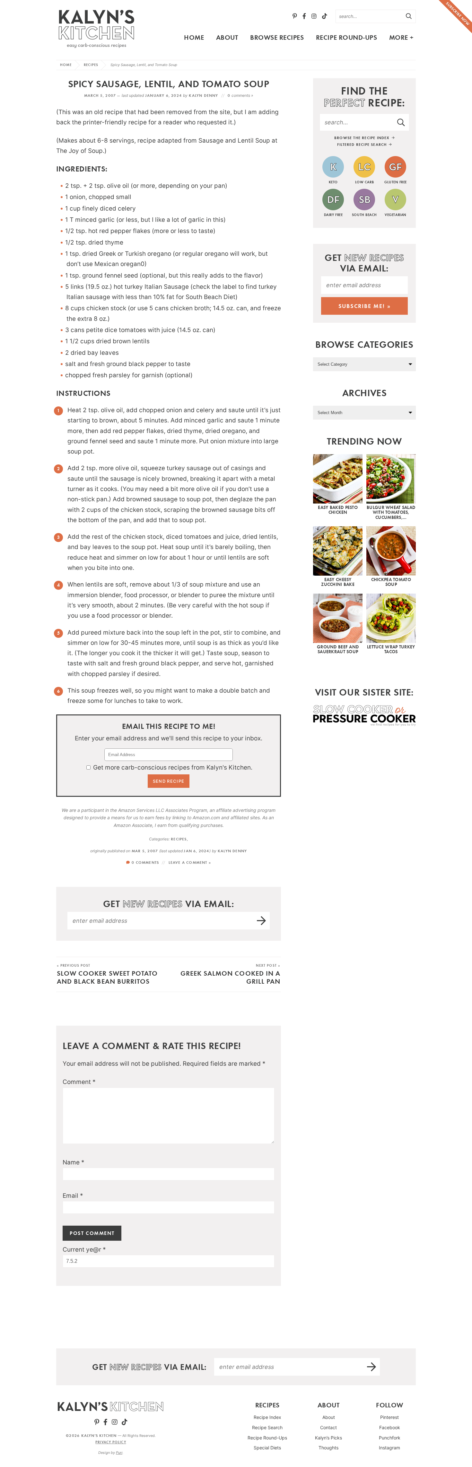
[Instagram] (314, 16)
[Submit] (409, 16)
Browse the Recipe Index (362, 137)
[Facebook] (304, 16)
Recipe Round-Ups (346, 37)
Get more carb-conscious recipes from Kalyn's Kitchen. (172, 767)
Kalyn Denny (203, 95)
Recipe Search (267, 1427)
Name (73, 1162)
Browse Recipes (277, 37)
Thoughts (328, 1447)
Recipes (91, 65)
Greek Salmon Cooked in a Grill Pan (230, 974)
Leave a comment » (190, 862)
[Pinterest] (295, 16)
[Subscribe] (262, 920)
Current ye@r (84, 1249)
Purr (119, 1452)
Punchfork (389, 1437)
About (227, 37)
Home (194, 37)
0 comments (145, 862)
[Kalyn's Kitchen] (96, 27)
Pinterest (389, 1417)
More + (401, 37)
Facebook (389, 1427)
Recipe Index (267, 1417)
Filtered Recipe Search (362, 144)
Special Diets (267, 1447)
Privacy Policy (110, 1442)
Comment (79, 1082)
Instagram (389, 1447)
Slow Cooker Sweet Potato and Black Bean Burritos (107, 974)
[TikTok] (324, 16)
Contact (328, 1427)
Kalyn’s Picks (328, 1437)
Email (73, 1196)
